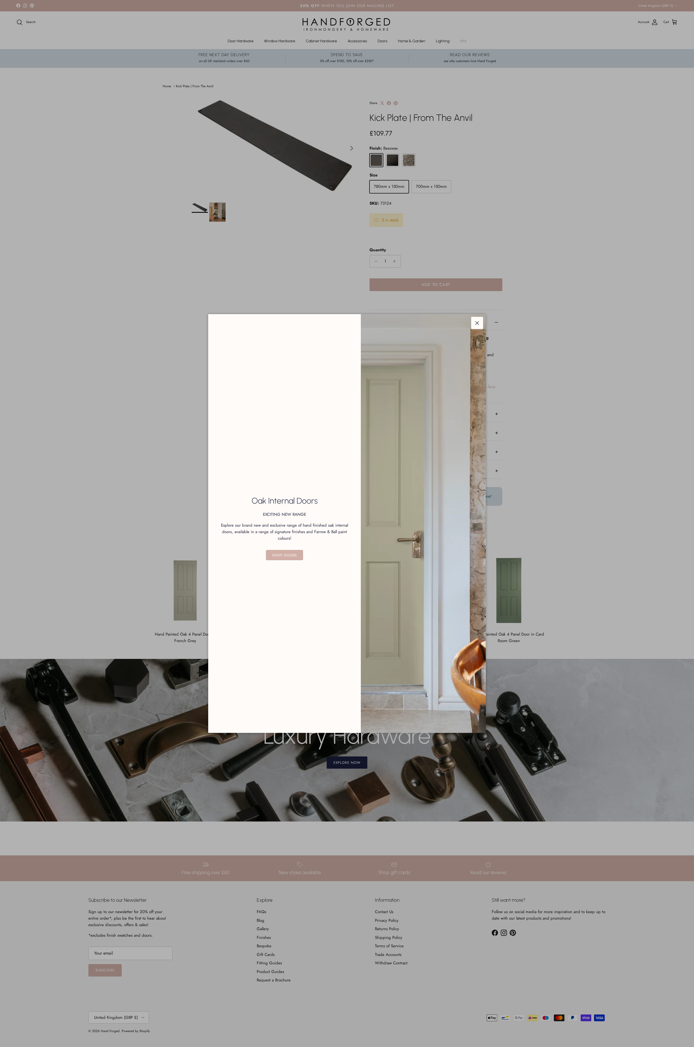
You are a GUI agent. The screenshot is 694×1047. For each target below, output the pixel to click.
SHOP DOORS (284, 555)
